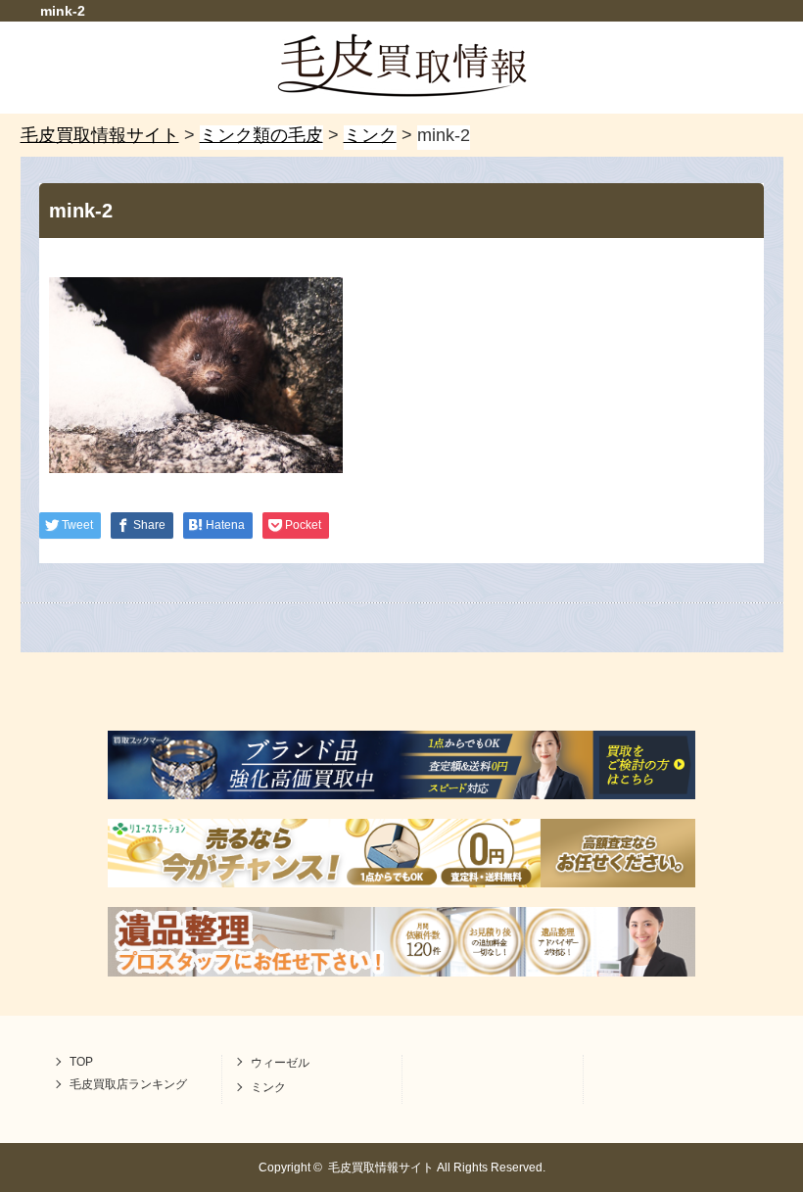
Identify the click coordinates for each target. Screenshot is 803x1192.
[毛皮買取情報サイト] (402, 91)
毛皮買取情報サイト (381, 1167)
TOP (81, 1062)
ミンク (268, 1087)
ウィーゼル (280, 1063)
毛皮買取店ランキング (128, 1084)
